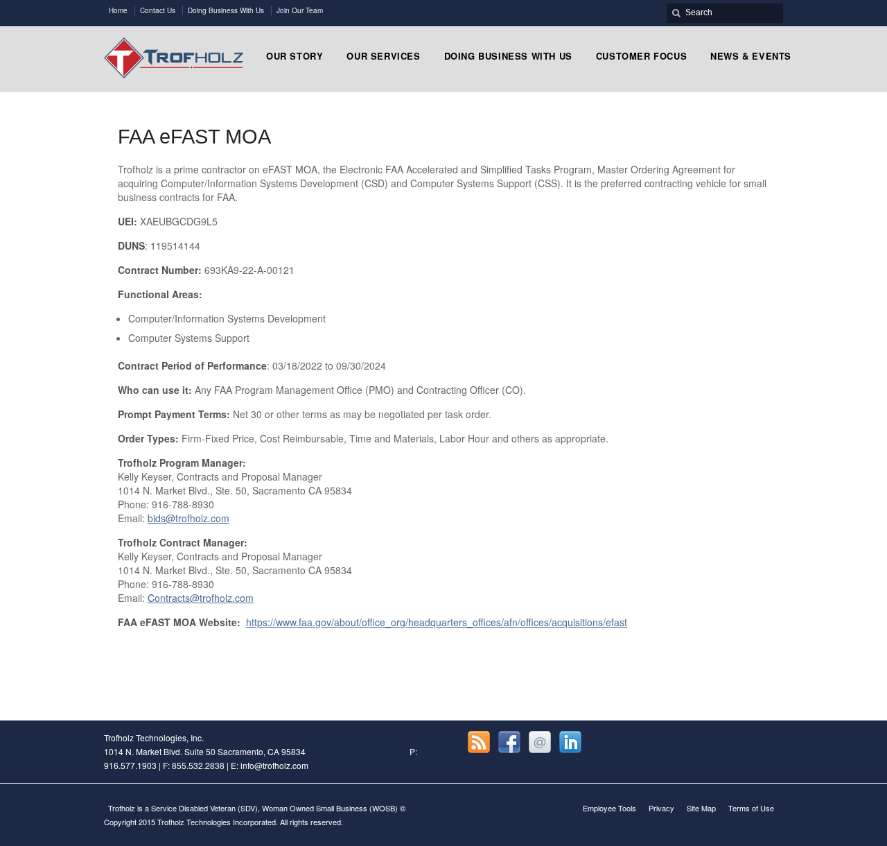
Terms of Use (751, 807)
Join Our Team (299, 10)
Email (540, 742)
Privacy (661, 807)
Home (118, 10)
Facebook (509, 742)
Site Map (701, 807)
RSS (479, 742)
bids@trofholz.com (188, 518)
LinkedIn (570, 742)
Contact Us (157, 10)
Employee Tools (609, 807)
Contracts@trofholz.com (201, 598)
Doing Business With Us (226, 10)
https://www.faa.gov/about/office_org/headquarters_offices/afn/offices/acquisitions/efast (436, 622)
